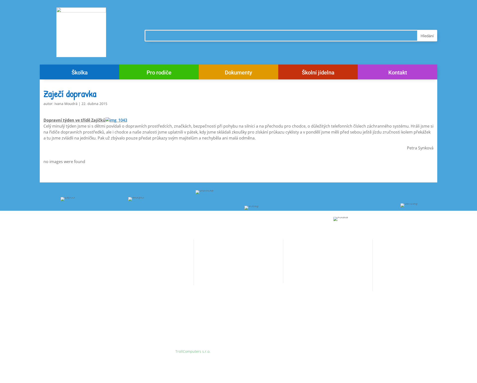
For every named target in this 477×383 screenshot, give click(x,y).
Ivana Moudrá (66, 103)
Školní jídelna (318, 73)
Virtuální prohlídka (209, 268)
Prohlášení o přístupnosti (215, 277)
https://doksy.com (298, 285)
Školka (80, 73)
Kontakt (397, 73)
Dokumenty (238, 73)
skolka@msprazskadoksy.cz (139, 280)
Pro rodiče (159, 73)
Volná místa (203, 249)
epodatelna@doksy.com (315, 276)
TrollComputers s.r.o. (192, 351)
